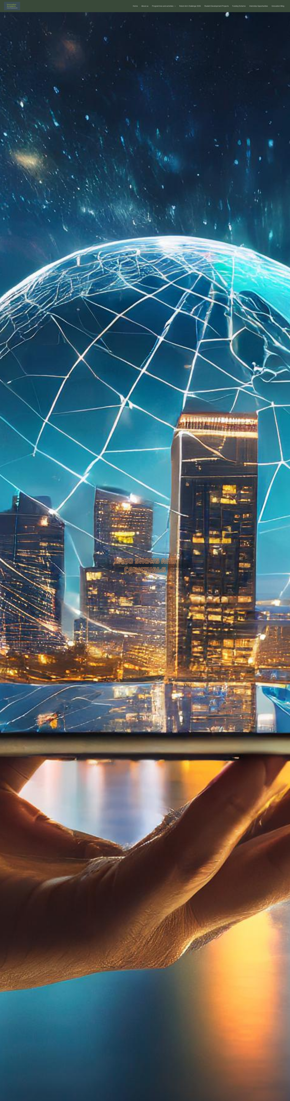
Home (135, 6)
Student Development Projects (216, 6)
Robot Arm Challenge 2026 (190, 6)
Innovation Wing (278, 6)
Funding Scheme (239, 6)
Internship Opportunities (258, 6)
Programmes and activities (162, 6)
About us (144, 6)
